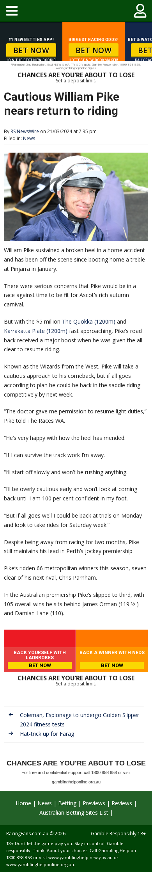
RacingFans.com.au (27, 833)
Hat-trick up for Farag (47, 733)
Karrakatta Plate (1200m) (35, 331)
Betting (67, 803)
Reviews (121, 803)
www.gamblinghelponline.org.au (40, 864)
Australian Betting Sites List (73, 812)
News (29, 138)
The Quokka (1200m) (88, 321)
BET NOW (31, 50)
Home (23, 803)
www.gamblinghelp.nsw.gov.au (80, 857)
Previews (94, 803)
